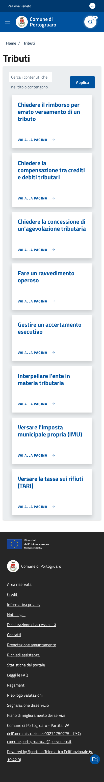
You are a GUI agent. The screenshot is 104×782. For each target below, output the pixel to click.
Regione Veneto (19, 6)
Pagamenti (16, 685)
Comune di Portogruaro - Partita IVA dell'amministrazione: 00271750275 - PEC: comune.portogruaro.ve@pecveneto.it (44, 733)
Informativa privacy (23, 604)
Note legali (16, 614)
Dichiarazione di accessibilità (31, 625)
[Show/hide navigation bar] (7, 21)
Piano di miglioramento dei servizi (36, 715)
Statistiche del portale (26, 665)
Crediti (12, 594)
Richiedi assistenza (23, 655)
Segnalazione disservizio (28, 705)
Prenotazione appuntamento (31, 645)
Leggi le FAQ (17, 675)
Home (11, 43)
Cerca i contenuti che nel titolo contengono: (29, 82)
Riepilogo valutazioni (25, 695)
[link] (37, 139)
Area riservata (19, 584)
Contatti (14, 635)
